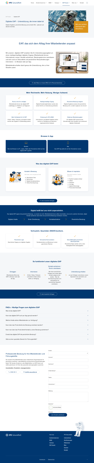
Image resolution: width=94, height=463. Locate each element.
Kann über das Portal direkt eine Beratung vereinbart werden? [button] (24, 325)
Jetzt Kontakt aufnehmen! (57, 415)
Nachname (51, 364)
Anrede (50, 350)
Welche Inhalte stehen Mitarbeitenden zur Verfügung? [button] (22, 320)
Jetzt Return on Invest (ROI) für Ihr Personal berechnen (48, 83)
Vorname (50, 357)
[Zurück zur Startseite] (13, 3)
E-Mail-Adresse (52, 370)
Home (32, 3)
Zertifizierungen (68, 440)
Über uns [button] (74, 3)
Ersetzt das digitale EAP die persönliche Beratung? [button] (21, 334)
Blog (65, 445)
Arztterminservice (54, 438)
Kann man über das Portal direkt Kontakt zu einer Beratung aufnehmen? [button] (27, 330)
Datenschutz (51, 459)
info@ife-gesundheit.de (31, 372)
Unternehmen (51, 384)
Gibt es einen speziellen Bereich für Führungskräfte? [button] (21, 339)
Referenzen (67, 442)
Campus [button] (57, 3)
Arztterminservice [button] (40, 3)
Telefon (50, 377)
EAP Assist (52, 445)
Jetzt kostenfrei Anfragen (47, 200)
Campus (51, 442)
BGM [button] (50, 3)
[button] (87, 459)
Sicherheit (50, 404)
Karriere (66, 447)
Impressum (42, 459)
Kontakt (82, 3)
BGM (50, 440)
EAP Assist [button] (65, 3)
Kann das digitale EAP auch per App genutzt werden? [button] (22, 315)
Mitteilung (50, 391)
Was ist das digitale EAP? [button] (13, 311)
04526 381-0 (13, 372)
